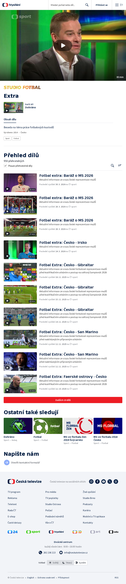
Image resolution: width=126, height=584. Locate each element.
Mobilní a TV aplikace (94, 516)
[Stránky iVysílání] (56, 532)
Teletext (12, 504)
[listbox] (67, 562)
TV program (14, 491)
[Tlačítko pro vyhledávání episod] (112, 166)
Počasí (48, 510)
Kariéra (87, 510)
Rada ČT (12, 510)
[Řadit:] (119, 165)
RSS (116, 577)
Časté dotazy (14, 522)
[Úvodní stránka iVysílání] (14, 5)
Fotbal (16, 138)
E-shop (11, 516)
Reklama (12, 498)
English (30, 577)
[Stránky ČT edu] (113, 532)
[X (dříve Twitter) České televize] (109, 481)
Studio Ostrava (53, 504)
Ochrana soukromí (46, 577)
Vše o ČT (49, 522)
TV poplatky (51, 498)
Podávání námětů (54, 516)
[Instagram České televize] (91, 481)
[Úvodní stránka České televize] (25, 481)
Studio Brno (89, 498)
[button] (63, 45)
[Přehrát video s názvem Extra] (63, 45)
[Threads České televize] (115, 481)
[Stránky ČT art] (95, 532)
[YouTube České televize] (103, 481)
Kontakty (88, 522)
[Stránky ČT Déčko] (77, 532)
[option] (53, 562)
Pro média (50, 491)
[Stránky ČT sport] (33, 532)
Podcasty (88, 504)
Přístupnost (63, 577)
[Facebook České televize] (97, 481)
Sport (7, 138)
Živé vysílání (89, 491)
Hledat (87, 5)
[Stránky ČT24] (13, 532)
